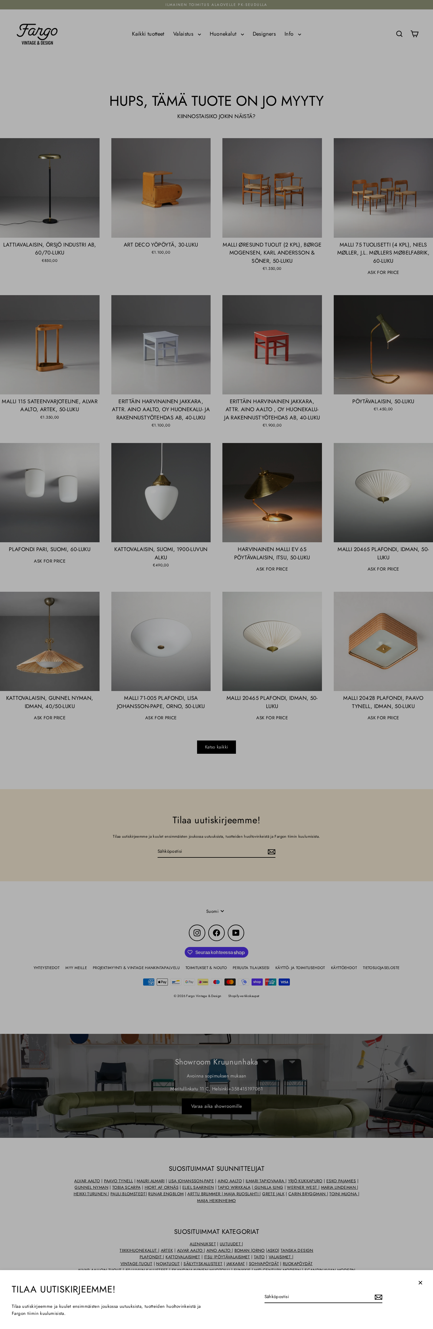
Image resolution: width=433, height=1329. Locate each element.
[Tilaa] (377, 1297)
